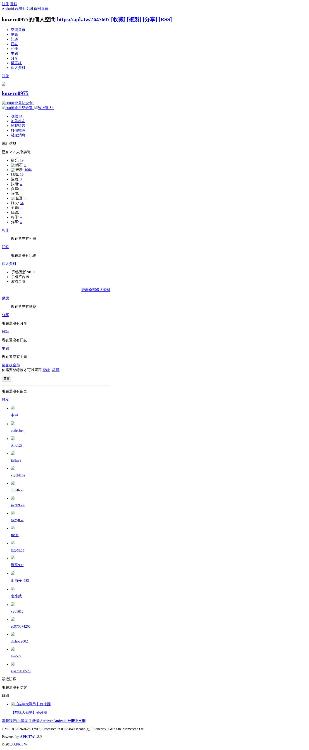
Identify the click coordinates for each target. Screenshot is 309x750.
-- (21, 184)
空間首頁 (18, 30)
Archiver (46, 721)
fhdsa (15, 535)
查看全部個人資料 (95, 290)
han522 (16, 656)
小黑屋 (22, 721)
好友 (5, 400)
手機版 (34, 721)
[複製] (134, 19)
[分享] (150, 19)
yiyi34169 (18, 475)
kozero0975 (15, 93)
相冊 (14, 49)
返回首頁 (41, 9)
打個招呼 (18, 130)
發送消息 (18, 135)
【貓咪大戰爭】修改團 (29, 712)
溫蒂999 (17, 565)
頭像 (5, 76)
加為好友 (18, 121)
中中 (14, 415)
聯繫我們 (9, 721)
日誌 (14, 44)
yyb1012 (17, 611)
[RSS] (165, 19)
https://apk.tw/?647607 (83, 19)
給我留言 (18, 126)
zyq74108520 (21, 671)
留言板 (16, 63)
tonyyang (17, 550)
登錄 (13, 4)
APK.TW (27, 736)
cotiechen (17, 430)
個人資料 (18, 68)
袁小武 (16, 596)
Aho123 (17, 445)
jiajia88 (16, 460)
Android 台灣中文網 (17, 9)
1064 (28, 170)
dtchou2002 (19, 641)
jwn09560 (18, 505)
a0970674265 (21, 626)
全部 (16, 365)
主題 (14, 53)
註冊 (5, 4)
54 (22, 203)
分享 (14, 58)
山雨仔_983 (20, 580)
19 (22, 160)
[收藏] (118, 19)
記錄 (14, 39)
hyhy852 (17, 520)
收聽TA (17, 116)
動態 (14, 34)
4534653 (17, 490)
